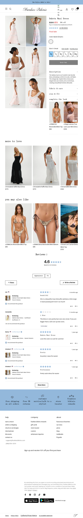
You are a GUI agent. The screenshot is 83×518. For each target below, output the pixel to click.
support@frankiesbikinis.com (15, 440)
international (9, 431)
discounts (8, 434)
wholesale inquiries (37, 434)
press (58, 428)
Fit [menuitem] (48, 276)
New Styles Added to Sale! (41, 2)
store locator (35, 428)
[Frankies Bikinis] (35, 9)
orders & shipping (11, 425)
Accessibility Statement (45, 515)
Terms (29, 490)
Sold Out (63, 62)
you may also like (17, 199)
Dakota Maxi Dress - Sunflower (21, 319)
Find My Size (74, 49)
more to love (13, 141)
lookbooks (60, 434)
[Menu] (6, 9)
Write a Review (71, 283)
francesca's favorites (63, 422)
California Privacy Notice (29, 515)
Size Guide (65, 49)
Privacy (35, 490)
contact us (8, 437)
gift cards (34, 425)
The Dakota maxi (54, 75)
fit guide (59, 437)
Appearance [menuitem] (38, 276)
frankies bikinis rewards (38, 422)
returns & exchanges (12, 428)
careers (33, 431)
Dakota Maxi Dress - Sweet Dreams (22, 338)
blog (58, 431)
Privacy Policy (14, 515)
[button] (10, 9)
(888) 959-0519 (10, 444)
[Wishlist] (72, 9)
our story (59, 425)
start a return (9, 422)
